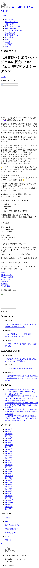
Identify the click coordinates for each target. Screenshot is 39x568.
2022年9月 (8, 454)
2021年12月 (9, 462)
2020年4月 (8, 491)
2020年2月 (8, 496)
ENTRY (3, 16)
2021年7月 (8, 467)
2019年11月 (9, 500)
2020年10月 (9, 478)
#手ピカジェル (6, 275)
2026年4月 (8, 431)
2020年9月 (8, 480)
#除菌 (3, 273)
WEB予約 (8, 44)
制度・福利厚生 (11, 28)
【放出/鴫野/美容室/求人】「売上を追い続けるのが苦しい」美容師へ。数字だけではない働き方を (21, 411)
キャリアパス (10, 33)
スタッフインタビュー (13, 31)
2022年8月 (8, 456)
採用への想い (10, 24)
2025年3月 (8, 440)
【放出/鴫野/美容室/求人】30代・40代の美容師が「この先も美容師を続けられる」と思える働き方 (21, 405)
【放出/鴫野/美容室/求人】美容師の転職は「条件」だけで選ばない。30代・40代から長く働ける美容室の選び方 (21, 418)
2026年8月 (8, 429)
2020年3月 (8, 493)
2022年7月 (8, 458)
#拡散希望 (4, 281)
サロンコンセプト (11, 22)
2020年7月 (8, 485)
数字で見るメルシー (12, 35)
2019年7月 (8, 509)
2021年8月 (8, 465)
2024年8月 (8, 442)
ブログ (7, 42)
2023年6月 (8, 449)
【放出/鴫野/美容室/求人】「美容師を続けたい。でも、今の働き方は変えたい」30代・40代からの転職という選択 (21, 398)
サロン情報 (9, 19)
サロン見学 (9, 37)
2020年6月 (8, 487)
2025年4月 (8, 438)
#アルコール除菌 (7, 277)
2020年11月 (9, 476)
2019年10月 (9, 502)
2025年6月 (8, 436)
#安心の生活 (5, 286)
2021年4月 (8, 469)
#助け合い (4, 284)
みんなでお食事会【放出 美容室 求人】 (19, 368)
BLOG (3, 77)
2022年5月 (8, 460)
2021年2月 (8, 471)
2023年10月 (9, 445)
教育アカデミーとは (12, 26)
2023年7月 (8, 447)
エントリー (9, 46)
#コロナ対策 (5, 279)
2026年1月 (8, 434)
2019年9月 (8, 504)
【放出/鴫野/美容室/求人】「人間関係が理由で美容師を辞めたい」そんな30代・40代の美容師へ (21, 378)
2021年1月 (8, 473)
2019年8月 (8, 507)
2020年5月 (8, 489)
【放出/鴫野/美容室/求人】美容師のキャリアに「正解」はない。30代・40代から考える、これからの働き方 (21, 392)
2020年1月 (8, 498)
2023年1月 (8, 451)
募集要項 (8, 39)
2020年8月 (8, 482)
